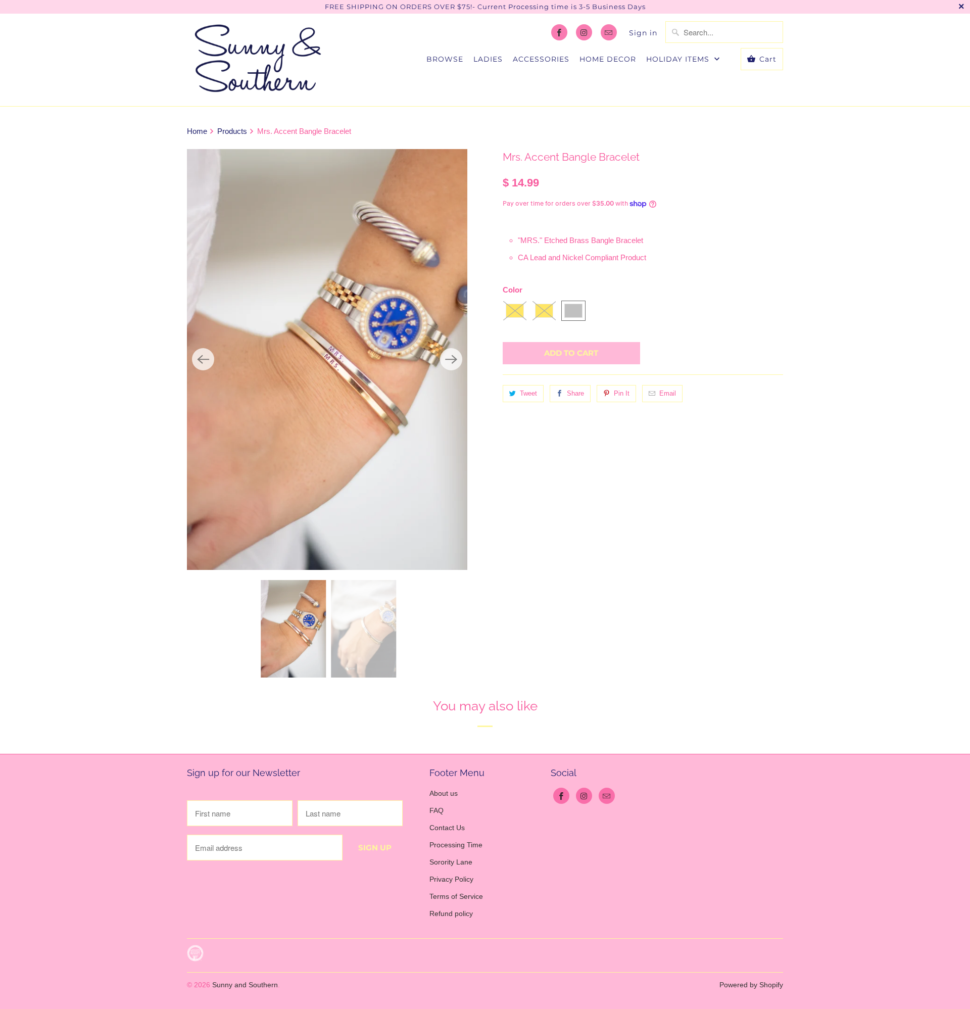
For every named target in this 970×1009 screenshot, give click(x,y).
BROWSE (444, 59)
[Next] (451, 359)
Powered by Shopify (751, 985)
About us (443, 793)
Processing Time (455, 845)
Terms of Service (456, 896)
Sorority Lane (450, 862)
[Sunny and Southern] (257, 60)
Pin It (621, 393)
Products (233, 131)
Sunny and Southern (245, 985)
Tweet (528, 393)
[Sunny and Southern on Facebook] (559, 32)
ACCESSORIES (541, 59)
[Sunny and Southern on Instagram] (584, 32)
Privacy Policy (451, 879)
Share (575, 393)
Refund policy (451, 913)
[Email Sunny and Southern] (609, 32)
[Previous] (203, 359)
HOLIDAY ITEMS (679, 59)
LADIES (488, 59)
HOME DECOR (607, 59)
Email (667, 393)
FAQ (436, 810)
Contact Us (447, 828)
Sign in (643, 32)
